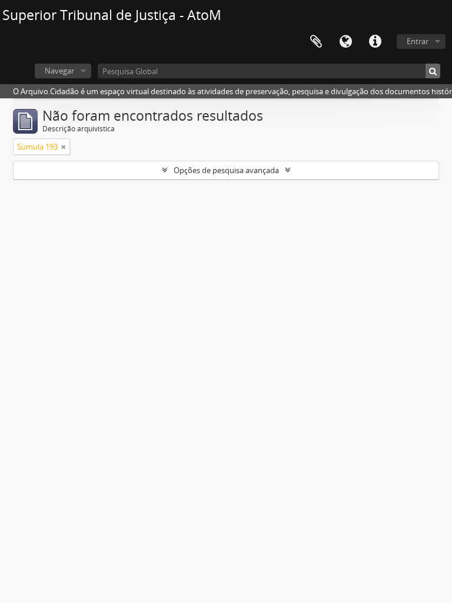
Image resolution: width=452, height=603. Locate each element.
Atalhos (375, 42)
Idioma (345, 42)
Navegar (59, 70)
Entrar (417, 41)
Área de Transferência (316, 42)
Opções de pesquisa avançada (226, 170)
